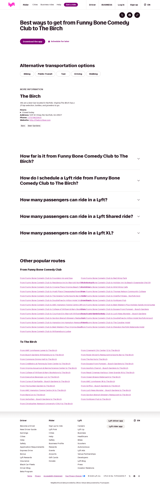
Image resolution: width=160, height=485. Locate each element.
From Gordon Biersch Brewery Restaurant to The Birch (106, 394)
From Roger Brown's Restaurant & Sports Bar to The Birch (107, 354)
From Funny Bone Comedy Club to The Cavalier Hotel (105, 322)
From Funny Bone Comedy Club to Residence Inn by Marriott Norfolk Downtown (57, 282)
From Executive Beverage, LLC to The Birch (39, 377)
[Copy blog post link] (137, 15)
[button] (80, 158)
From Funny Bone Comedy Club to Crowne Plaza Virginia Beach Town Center (55, 287)
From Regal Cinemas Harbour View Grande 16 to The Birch (107, 372)
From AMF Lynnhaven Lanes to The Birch (38, 350)
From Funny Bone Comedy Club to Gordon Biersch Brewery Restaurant (52, 318)
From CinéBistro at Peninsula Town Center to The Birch (45, 363)
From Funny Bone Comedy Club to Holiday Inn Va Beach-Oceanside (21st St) (116, 282)
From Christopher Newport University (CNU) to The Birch (46, 403)
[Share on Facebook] (129, 15)
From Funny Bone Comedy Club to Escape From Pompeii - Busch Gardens (115, 309)
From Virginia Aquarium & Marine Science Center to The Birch (48, 368)
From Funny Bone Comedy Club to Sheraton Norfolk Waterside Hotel (112, 327)
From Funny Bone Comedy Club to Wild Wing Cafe (104, 287)
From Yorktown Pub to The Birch (96, 399)
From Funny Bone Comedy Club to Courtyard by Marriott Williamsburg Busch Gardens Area (62, 313)
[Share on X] (122, 15)
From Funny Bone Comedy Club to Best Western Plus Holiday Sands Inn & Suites (118, 304)
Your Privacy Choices (73, 476)
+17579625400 (34, 117)
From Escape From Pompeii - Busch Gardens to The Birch (107, 363)
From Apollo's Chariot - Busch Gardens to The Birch (104, 368)
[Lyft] (11, 4)
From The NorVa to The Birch (94, 359)
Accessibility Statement (53, 476)
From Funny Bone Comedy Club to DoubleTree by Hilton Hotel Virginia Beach (55, 300)
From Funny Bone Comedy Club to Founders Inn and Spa (46, 278)
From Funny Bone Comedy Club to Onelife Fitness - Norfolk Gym (110, 296)
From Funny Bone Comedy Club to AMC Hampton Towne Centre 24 (50, 304)
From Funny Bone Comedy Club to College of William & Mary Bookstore (53, 309)
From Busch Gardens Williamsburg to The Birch (42, 354)
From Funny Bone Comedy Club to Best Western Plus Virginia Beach (51, 327)
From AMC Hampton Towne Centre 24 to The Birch (43, 390)
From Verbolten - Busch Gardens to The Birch (41, 399)
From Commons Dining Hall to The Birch (38, 359)
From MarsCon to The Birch (32, 394)
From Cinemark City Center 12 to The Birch (100, 350)
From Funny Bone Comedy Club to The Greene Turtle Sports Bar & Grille (53, 296)
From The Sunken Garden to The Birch (37, 386)
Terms (29, 476)
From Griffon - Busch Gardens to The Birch (100, 386)
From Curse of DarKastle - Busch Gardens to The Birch (45, 381)
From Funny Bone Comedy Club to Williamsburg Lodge (45, 331)
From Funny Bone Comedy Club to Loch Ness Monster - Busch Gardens (113, 313)
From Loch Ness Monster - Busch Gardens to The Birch (106, 390)
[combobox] (147, 4)
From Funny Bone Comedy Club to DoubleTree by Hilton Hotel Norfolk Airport (117, 318)
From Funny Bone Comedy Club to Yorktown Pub (103, 300)
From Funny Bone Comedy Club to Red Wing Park (104, 278)
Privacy (38, 476)
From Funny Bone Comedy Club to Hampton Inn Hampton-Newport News (54, 322)
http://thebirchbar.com (40, 120)
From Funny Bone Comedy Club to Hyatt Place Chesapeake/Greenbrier (52, 291)
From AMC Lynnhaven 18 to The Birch (98, 381)
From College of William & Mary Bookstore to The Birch (45, 372)
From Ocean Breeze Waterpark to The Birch (101, 377)
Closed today (28, 112)
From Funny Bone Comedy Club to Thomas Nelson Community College (113, 291)
